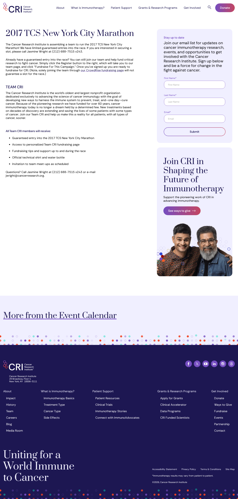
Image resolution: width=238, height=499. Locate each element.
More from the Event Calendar (60, 315)
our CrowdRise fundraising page (102, 70)
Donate (225, 8)
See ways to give (179, 211)
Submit (194, 132)
